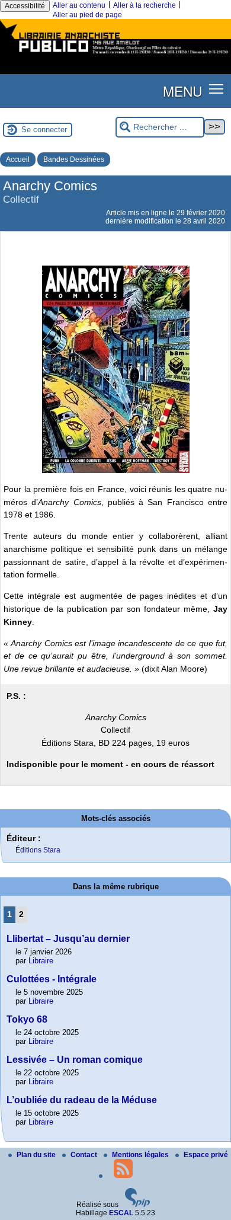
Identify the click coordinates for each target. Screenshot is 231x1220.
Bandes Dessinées (73, 159)
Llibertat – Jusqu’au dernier (68, 939)
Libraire (40, 960)
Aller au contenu (79, 5)
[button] (216, 88)
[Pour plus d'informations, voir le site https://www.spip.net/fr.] (137, 1204)
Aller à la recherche (144, 5)
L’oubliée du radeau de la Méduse (82, 1100)
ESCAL (121, 1213)
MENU (182, 90)
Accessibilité (25, 6)
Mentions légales (141, 1155)
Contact (84, 1155)
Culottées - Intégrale (52, 979)
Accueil (18, 159)
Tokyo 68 (27, 1019)
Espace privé (206, 1155)
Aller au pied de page (87, 15)
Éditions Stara (37, 850)
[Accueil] (115, 55)
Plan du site (37, 1155)
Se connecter (44, 129)
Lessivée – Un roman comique (75, 1060)
